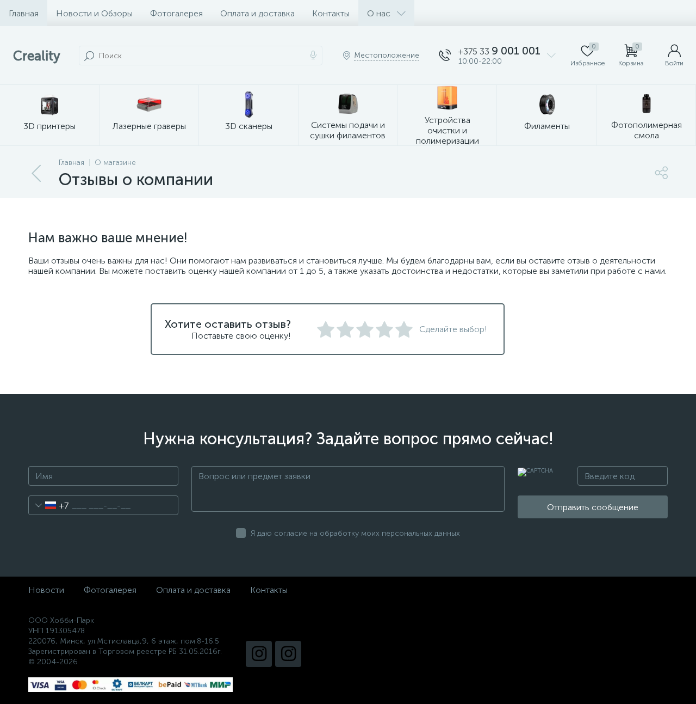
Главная (24, 13)
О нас (378, 13)
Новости (46, 590)
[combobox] (49, 505)
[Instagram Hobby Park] (288, 654)
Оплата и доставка (257, 13)
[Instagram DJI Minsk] (259, 654)
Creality (36, 56)
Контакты (331, 13)
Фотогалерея (176, 13)
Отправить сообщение (592, 507)
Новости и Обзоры (94, 13)
